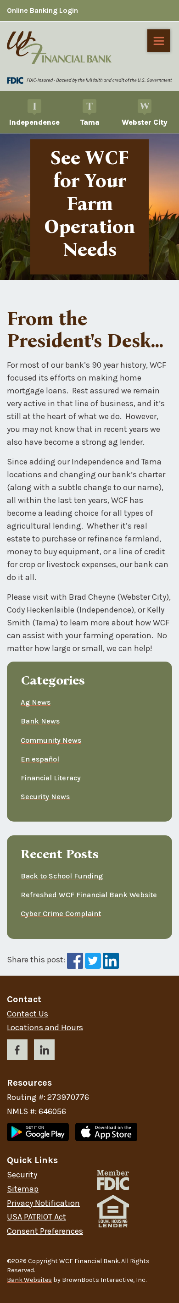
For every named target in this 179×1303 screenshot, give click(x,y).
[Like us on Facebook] (17, 1051)
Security (22, 1175)
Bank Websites (29, 1280)
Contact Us (27, 1014)
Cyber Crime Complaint (61, 913)
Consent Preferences (45, 1231)
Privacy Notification (43, 1203)
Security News (45, 796)
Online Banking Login (42, 10)
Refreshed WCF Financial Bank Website (89, 894)
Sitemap (23, 1189)
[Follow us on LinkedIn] (44, 1051)
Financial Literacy (51, 777)
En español (40, 759)
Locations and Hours (45, 1027)
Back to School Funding (62, 876)
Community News (51, 740)
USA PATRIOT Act (36, 1217)
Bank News (40, 721)
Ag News (35, 702)
